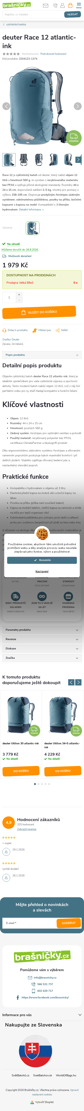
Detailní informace (30, 209)
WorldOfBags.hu (66, 1075)
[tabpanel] (21, 734)
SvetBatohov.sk (42, 1075)
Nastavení (42, 571)
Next (78, 682)
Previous (71, 682)
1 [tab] (35, 784)
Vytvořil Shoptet (44, 1102)
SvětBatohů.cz (20, 1075)
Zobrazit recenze (26, 829)
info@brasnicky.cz (45, 977)
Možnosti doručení (19, 256)
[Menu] (79, 5)
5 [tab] (49, 784)
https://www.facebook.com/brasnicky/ (45, 997)
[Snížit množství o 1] (19, 300)
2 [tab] (38, 784)
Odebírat (69, 923)
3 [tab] (42, 784)
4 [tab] (45, 784)
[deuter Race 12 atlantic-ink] (32, 228)
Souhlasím (44, 560)
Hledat (72, 14)
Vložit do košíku (42, 312)
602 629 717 (45, 991)
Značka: (11, 339)
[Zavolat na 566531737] (55, 5)
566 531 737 (45, 984)
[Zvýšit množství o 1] (19, 295)
